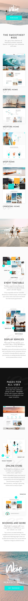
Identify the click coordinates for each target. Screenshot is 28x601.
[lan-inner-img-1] (14, 418)
